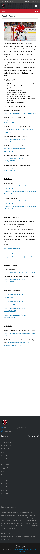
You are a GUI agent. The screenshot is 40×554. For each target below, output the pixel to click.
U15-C (3, 11)
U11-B (5, 458)
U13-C (5, 477)
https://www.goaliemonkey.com (14, 253)
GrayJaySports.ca (18, 549)
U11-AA (5, 452)
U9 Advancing (7, 442)
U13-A (5, 471)
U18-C (5, 496)
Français (27, 1)
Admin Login (34, 1)
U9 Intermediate (8, 446)
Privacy (24, 551)
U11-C (5, 462)
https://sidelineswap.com (12, 249)
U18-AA (5, 493)
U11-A (5, 455)
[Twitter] (19, 546)
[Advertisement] (20, 392)
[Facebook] (16, 546)
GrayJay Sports (8, 1)
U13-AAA (6, 465)
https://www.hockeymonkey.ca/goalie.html (18, 257)
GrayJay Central (28, 549)
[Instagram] (23, 546)
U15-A (5, 484)
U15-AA (5, 481)
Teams (36, 11)
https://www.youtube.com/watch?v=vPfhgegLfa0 (20, 272)
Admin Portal (33, 437)
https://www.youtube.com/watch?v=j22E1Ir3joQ (20, 113)
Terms (19, 551)
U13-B (5, 474)
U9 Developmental (8, 449)
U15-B (5, 487)
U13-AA (5, 468)
